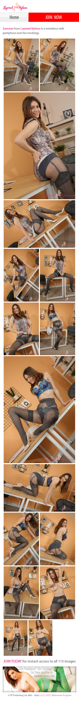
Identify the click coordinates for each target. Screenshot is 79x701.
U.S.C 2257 (45, 695)
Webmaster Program (61, 695)
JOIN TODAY (12, 661)
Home (14, 17)
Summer (8, 28)
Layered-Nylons (30, 28)
